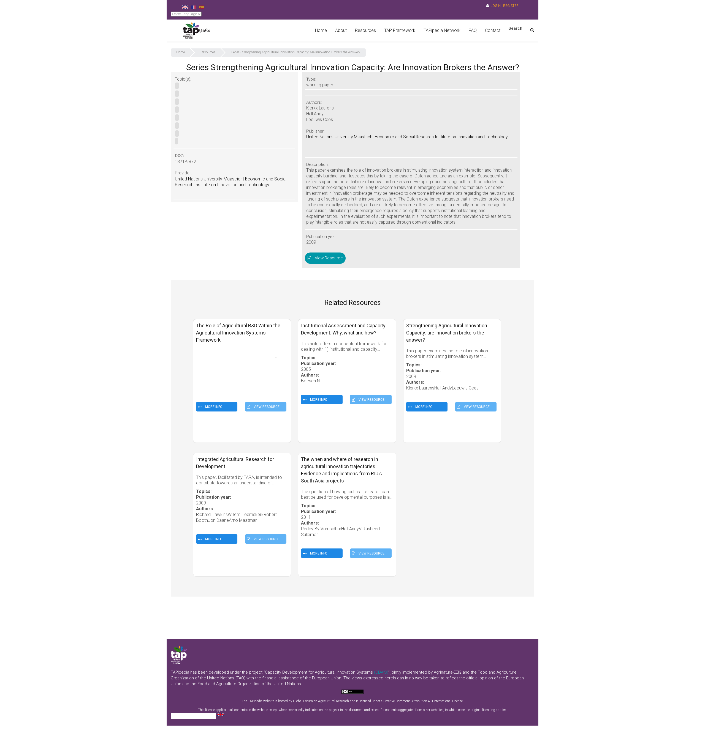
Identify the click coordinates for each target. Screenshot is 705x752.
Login (496, 6)
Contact (492, 30)
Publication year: (214, 370)
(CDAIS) (381, 672)
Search (515, 28)
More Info (213, 407)
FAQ (473, 30)
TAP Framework (399, 30)
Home (321, 30)
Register (511, 6)
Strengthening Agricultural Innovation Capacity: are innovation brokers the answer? (446, 333)
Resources (365, 30)
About (341, 30)
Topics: (204, 364)
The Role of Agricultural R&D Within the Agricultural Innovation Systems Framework (238, 333)
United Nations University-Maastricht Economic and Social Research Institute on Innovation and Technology (407, 137)
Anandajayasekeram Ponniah (224, 382)
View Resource (328, 258)
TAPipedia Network (442, 30)
